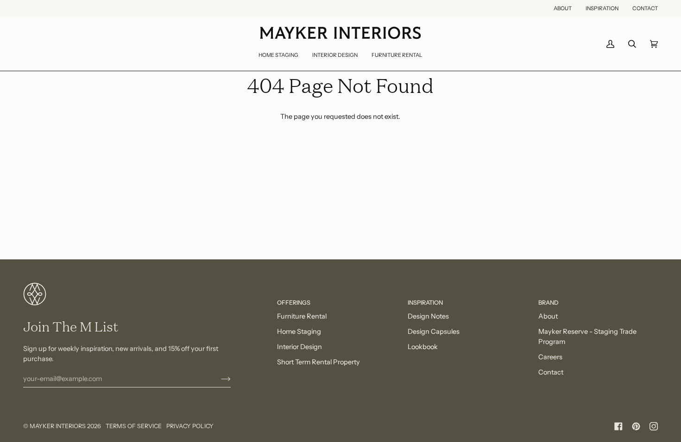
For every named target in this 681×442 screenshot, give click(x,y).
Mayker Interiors (58, 426)
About (548, 316)
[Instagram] (653, 426)
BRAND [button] (548, 302)
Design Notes (428, 316)
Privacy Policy (190, 426)
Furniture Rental (302, 316)
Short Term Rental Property (318, 362)
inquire (499, 398)
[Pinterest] (636, 426)
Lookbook (423, 347)
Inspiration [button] (425, 302)
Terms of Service (134, 426)
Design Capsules (434, 331)
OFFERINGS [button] (293, 302)
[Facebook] (618, 426)
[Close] (644, 369)
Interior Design (299, 347)
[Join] (218, 378)
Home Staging (299, 331)
